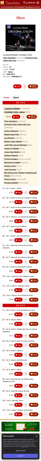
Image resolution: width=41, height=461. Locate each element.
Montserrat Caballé (12, 162)
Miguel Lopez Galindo (13, 141)
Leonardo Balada (12, 108)
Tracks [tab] (6, 97)
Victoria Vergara (11, 159)
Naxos (10, 72)
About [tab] (16, 97)
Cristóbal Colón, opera (14, 112)
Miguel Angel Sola (11, 134)
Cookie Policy (24, 446)
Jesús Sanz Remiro (12, 152)
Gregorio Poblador (11, 148)
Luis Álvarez (9, 138)
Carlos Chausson (11, 131)
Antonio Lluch (10, 166)
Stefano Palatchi (11, 155)
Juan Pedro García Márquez (15, 145)
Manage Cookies (20, 450)
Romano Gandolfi (11, 183)
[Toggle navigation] (38, 3)
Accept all (20, 456)
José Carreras (10, 169)
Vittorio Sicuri (10, 179)
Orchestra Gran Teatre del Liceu (17, 124)
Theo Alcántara (9, 58)
